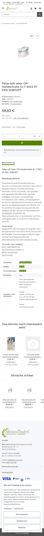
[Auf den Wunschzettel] (37, 36)
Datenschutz (19, 508)
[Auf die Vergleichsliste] (31, 36)
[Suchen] (39, 14)
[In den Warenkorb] (3, 30)
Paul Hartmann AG (25, 262)
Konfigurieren (22, 521)
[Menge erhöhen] (39, 136)
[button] (31, 8)
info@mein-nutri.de (14, 460)
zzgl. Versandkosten (20, 118)
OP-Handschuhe (16, 101)
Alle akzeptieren (22, 514)
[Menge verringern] (4, 136)
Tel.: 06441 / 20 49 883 (11, 2)
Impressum (8, 508)
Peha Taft (22, 271)
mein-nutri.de (11, 462)
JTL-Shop (26, 533)
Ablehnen (22, 527)
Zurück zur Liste (8, 23)
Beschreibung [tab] (8, 163)
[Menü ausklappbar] (3, 7)
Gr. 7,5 (22, 266)
